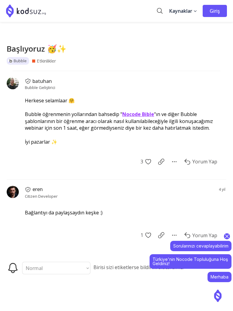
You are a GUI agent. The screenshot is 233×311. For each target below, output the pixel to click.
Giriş (215, 11)
